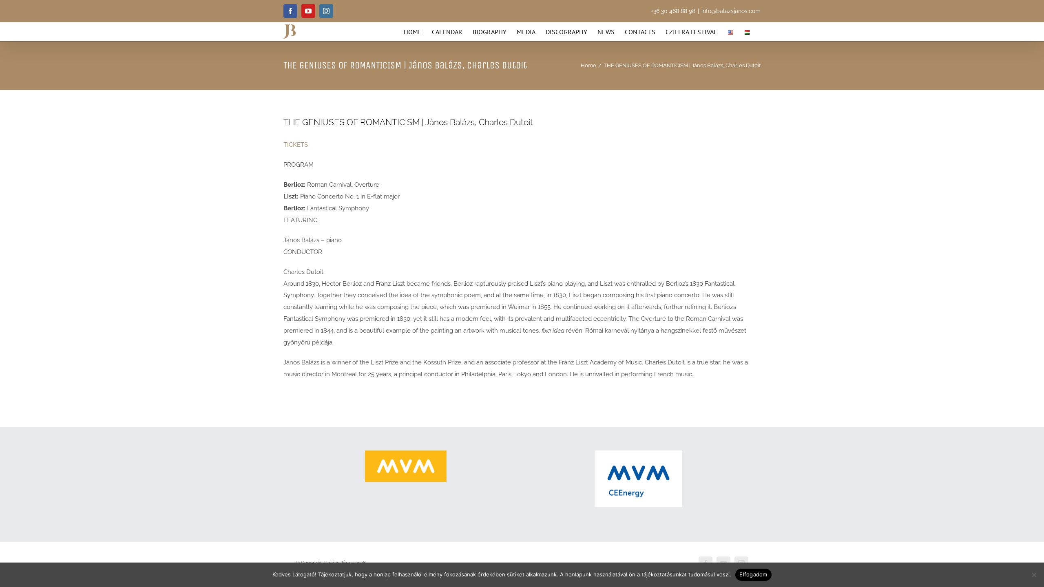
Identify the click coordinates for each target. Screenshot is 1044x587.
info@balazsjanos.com (731, 11)
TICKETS (295, 144)
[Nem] (1034, 575)
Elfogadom (753, 574)
